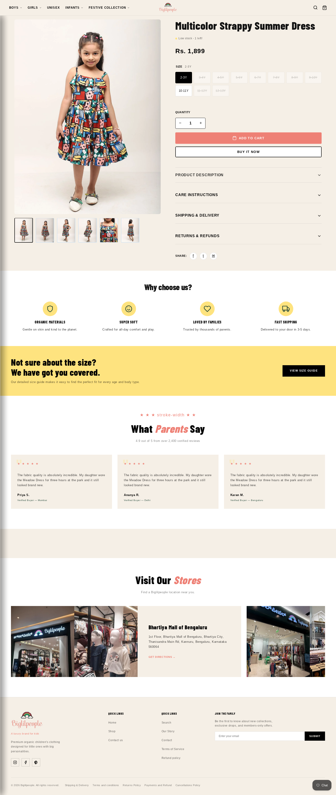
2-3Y (183, 77)
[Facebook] (25, 762)
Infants (72, 7)
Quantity (182, 112)
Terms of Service (173, 749)
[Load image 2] (45, 230)
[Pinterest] (36, 762)
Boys (14, 7)
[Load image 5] (109, 230)
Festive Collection (107, 7)
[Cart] (324, 7)
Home (112, 722)
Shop (111, 731)
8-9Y (294, 77)
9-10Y (313, 77)
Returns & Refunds (197, 236)
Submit (314, 736)
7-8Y (276, 77)
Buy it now (248, 152)
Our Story (168, 731)
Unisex (53, 7)
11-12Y (202, 90)
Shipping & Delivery (197, 215)
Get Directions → (162, 657)
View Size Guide (304, 370)
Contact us (115, 740)
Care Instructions (196, 195)
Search (166, 722)
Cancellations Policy (188, 785)
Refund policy (171, 758)
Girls (33, 7)
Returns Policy (132, 785)
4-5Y (220, 77)
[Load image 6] (130, 230)
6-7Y (257, 77)
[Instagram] (15, 762)
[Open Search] (315, 7)
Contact (167, 740)
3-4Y (202, 77)
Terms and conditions (106, 785)
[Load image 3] (66, 230)
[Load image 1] (23, 230)
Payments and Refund (158, 785)
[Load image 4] (87, 230)
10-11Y (184, 90)
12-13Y (221, 90)
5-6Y (239, 77)
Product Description (199, 175)
